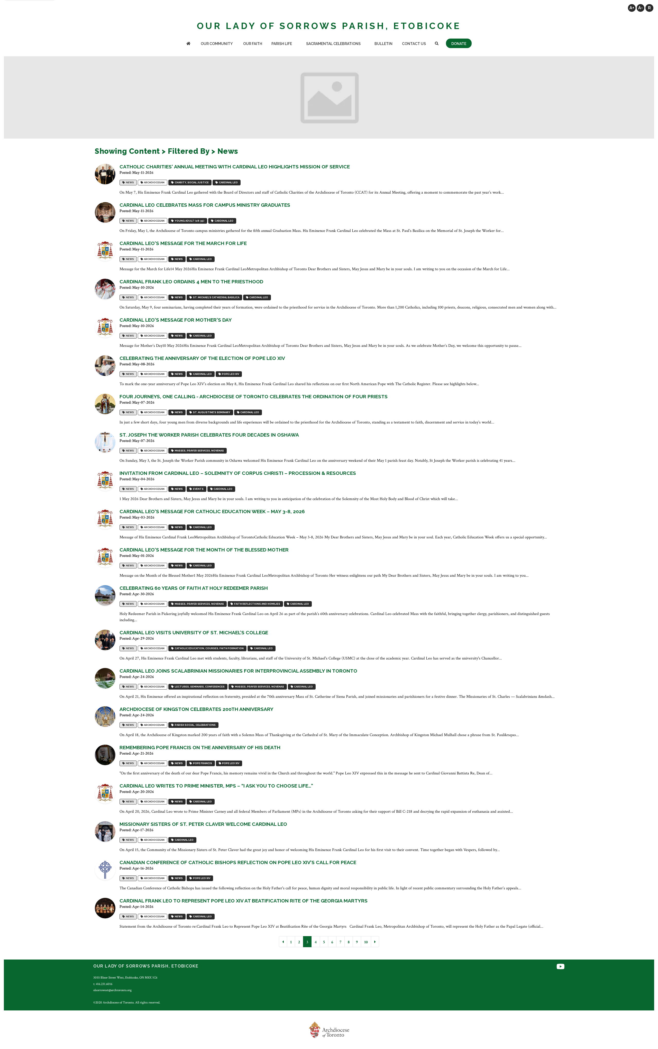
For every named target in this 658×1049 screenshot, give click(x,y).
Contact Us (414, 44)
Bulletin (383, 44)
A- (640, 7)
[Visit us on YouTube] (560, 967)
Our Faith (252, 44)
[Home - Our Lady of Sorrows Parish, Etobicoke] (188, 44)
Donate (458, 44)
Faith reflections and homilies (256, 603)
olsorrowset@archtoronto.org (112, 990)
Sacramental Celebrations (333, 44)
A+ (631, 7)
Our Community (217, 44)
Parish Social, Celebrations (195, 725)
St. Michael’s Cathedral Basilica (215, 297)
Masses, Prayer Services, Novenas (199, 450)
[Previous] (283, 941)
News (129, 182)
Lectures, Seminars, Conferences (199, 686)
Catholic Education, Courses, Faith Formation (209, 648)
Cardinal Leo (228, 182)
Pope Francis (202, 763)
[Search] (436, 44)
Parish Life (281, 44)
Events (198, 488)
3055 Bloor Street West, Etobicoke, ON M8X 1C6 (125, 977)
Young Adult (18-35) (189, 220)
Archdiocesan (153, 182)
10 (366, 942)
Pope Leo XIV (230, 374)
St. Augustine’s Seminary (211, 412)
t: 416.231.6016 (102, 984)
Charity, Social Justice (191, 182)
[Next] (375, 941)
